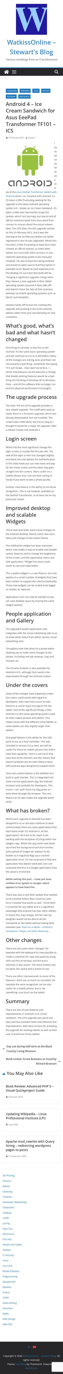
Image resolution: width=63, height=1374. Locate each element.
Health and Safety (12, 1244)
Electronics (8, 1233)
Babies (6, 1186)
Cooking (7, 1212)
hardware (25, 91)
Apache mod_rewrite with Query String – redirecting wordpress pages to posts (30, 1145)
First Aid (7, 1239)
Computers (12, 91)
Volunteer (8, 1308)
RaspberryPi (9, 1281)
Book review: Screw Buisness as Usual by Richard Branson (31, 1061)
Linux (36, 91)
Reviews (45, 91)
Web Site (7, 1324)
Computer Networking (14, 1202)
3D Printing (9, 1175)
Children (7, 1196)
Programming (10, 1276)
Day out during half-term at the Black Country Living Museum (29, 1049)
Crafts (6, 1218)
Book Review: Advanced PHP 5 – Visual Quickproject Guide (29, 1088)
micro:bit (7, 1265)
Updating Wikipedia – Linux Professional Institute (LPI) (26, 1116)
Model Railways (11, 1271)
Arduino (7, 1180)
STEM (6, 1297)
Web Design (24, 96)
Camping (7, 1191)
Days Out (7, 1228)
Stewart (31, 137)
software (11, 96)
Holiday (7, 1249)
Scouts (6, 1292)
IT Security (8, 1255)
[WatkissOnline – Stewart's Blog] (6, 72)
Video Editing (10, 1302)
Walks (6, 1313)
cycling (6, 1223)
